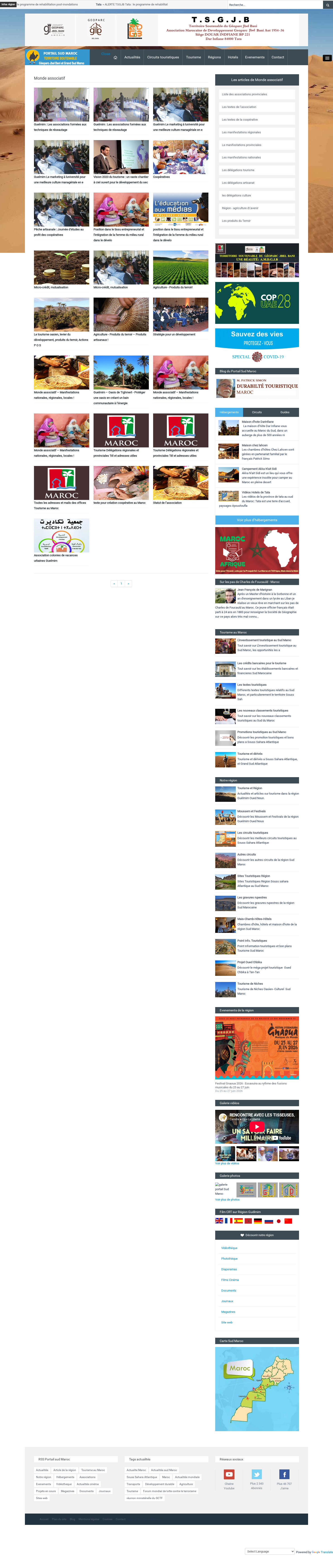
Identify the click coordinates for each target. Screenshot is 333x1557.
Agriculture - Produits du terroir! (173, 287)
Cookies (107, 1519)
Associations (87, 1477)
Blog (72, 1519)
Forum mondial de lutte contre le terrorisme (169, 1491)
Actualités (132, 57)
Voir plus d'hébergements (257, 520)
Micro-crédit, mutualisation (51, 287)
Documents (228, 1290)
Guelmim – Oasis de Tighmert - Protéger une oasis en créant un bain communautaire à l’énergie (119, 398)
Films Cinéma (230, 1280)
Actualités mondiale (187, 1477)
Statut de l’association (167, 502)
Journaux (227, 1301)
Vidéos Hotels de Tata (256, 492)
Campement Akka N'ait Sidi (259, 468)
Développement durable (159, 1484)
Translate (327, 1552)
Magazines (228, 1311)
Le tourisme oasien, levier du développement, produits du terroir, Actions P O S (61, 340)
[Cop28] (257, 302)
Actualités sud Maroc (164, 1470)
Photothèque (229, 1258)
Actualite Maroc (136, 1470)
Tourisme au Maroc (93, 1470)
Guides (285, 412)
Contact (278, 57)
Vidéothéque (229, 1248)
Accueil (44, 1519)
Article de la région (64, 1470)
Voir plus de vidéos (227, 1163)
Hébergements (229, 412)
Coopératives (161, 177)
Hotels (233, 57)
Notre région (43, 1477)
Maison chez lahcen (255, 445)
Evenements (255, 57)
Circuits (257, 412)
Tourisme (193, 57)
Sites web (42, 1498)
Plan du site (59, 1519)
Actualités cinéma (88, 1484)
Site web (226, 1322)
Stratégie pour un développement (174, 334)
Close (105, 54)
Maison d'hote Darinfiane (258, 421)
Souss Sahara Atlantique (142, 1477)
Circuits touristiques (163, 57)
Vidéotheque (64, 1484)
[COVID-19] (257, 348)
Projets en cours (46, 1491)
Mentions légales (89, 1519)
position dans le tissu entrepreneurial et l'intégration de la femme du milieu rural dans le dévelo (178, 235)
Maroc (166, 1477)
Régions (214, 57)
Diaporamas (229, 1269)
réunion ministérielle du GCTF (145, 1498)
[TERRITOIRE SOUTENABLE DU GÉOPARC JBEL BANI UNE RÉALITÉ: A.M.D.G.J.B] (257, 260)
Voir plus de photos (227, 1199)
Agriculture (186, 1484)
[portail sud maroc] (55, 57)
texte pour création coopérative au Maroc (120, 502)
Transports (133, 1484)
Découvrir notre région (260, 1235)
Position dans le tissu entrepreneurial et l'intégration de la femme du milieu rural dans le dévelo (119, 235)
